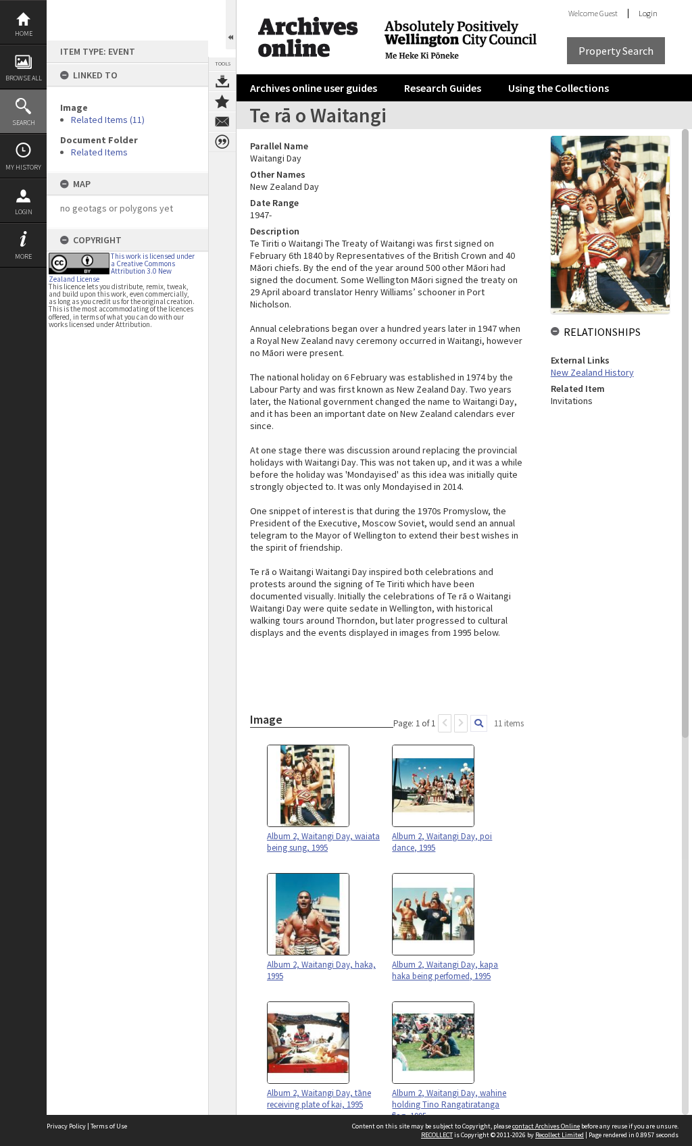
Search (23, 122)
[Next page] (461, 723)
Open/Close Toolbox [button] (231, 24)
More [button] (23, 256)
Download (222, 81)
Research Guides (442, 88)
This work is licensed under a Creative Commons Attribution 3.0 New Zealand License (122, 267)
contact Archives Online (546, 1126)
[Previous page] (444, 723)
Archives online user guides (313, 88)
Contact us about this (222, 121)
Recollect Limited (559, 1134)
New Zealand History (592, 372)
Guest (608, 13)
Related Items (99, 152)
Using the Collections (558, 88)
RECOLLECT (437, 1134)
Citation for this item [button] (222, 142)
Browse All (23, 78)
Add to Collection (222, 101)
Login (23, 211)
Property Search (615, 50)
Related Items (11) (108, 120)
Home (23, 33)
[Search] (478, 723)
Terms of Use (109, 1126)
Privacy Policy (66, 1126)
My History (23, 167)
